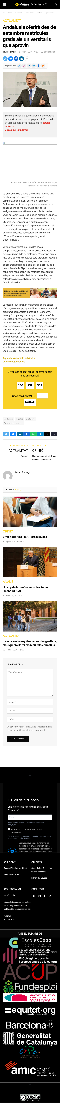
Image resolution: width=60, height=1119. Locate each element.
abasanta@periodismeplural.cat (17, 902)
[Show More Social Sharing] (27, 58)
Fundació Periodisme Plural (15, 868)
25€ (30, 385)
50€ (39, 385)
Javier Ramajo (9, 51)
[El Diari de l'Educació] (31, 4)
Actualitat (12, 21)
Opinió (37, 450)
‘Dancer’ (24, 456)
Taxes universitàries (13, 423)
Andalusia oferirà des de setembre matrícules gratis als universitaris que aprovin (29, 36)
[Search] (55, 4)
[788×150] (30, 297)
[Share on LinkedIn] (21, 58)
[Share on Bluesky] (10, 58)
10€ (20, 385)
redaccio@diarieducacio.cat (15, 905)
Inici (4, 13)
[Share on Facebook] (16, 58)
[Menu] (4, 4)
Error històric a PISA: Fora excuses (25, 536)
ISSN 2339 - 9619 (11, 874)
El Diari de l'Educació (40, 878)
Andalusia (8, 419)
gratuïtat (30, 419)
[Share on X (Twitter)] (5, 58)
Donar (30, 402)
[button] (30, 774)
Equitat (19, 419)
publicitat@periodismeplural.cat (17, 909)
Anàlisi (8, 582)
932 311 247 (9, 919)
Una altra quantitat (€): (24, 395)
